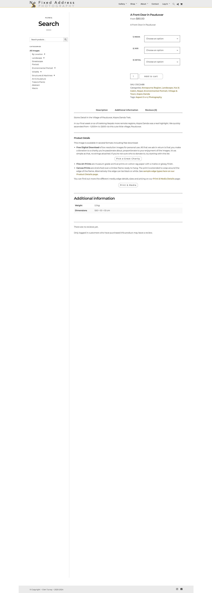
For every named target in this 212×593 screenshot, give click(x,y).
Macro (35, 88)
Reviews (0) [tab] (151, 110)
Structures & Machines (42, 75)
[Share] (178, 4)
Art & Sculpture (39, 79)
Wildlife (35, 72)
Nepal (140, 91)
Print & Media (128, 185)
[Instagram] (177, 589)
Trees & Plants (38, 82)
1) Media (136, 37)
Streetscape (37, 61)
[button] (174, 4)
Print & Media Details (163, 179)
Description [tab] (102, 110)
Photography (155, 97)
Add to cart (151, 76)
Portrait (35, 64)
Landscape (167, 88)
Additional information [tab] (126, 110)
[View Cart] (181, 4)
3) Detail (137, 60)
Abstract (36, 85)
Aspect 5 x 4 (142, 97)
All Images (35, 50)
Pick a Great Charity (128, 158)
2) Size (136, 48)
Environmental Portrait (155, 91)
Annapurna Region (151, 88)
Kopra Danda (143, 94)
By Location (37, 54)
